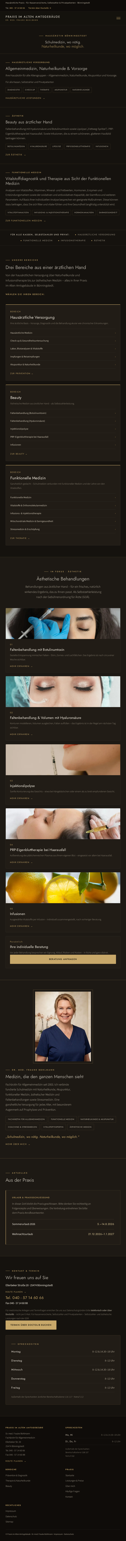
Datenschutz (11, 1516)
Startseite (69, 1475)
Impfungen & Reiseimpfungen (25, 356)
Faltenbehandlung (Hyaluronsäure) (27, 421)
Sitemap (9, 1521)
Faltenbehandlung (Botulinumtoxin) (28, 413)
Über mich (70, 1486)
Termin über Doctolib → (39, 8)
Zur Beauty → (19, 453)
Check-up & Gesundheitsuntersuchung (29, 340)
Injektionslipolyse (19, 429)
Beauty (9, 1486)
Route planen (16, 1291)
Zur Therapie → (20, 538)
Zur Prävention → (21, 373)
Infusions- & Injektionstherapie (25, 513)
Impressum (11, 1511)
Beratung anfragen (63, 959)
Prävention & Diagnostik (16, 1475)
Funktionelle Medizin (20, 497)
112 (82, 1397)
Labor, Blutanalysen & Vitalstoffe (26, 348)
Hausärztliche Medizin (21, 333)
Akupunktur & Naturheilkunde (25, 364)
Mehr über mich (18, 1144)
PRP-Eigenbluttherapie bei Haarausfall (29, 437)
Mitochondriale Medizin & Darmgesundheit (31, 521)
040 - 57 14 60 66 (17, 8)
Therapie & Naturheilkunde (18, 1480)
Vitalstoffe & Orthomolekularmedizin (28, 505)
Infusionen (15, 444)
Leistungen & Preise (74, 1480)
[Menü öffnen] (118, 18)
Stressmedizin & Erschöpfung (25, 529)
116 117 (68, 1397)
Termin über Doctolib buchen (31, 1325)
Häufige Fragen (72, 1491)
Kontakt (69, 1496)
